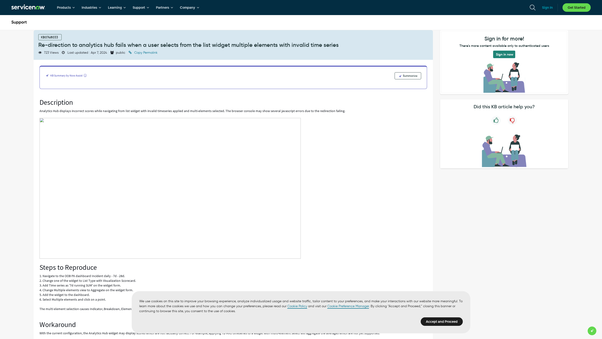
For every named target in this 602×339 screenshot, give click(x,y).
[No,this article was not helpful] (512, 120)
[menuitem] (65, 7)
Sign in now (504, 54)
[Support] (19, 22)
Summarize (409, 75)
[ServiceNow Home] (28, 7)
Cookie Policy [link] (297, 306)
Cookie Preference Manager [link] (348, 306)
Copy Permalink (145, 53)
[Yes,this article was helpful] (496, 120)
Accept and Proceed (442, 321)
